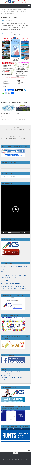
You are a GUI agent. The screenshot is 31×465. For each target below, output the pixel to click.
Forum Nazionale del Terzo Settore (11, 377)
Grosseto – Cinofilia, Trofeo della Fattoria (15, 266)
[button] (15, 209)
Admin (3, 20)
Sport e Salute (9, 13)
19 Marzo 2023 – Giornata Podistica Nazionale (19, 115)
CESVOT (3, 379)
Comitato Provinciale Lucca (9, 9)
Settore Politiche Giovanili (14, 11)
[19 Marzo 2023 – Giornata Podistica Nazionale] (22, 108)
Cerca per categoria (6, 164)
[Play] (3, 232)
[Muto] (25, 232)
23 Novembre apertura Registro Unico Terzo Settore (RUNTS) (6, 115)
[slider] (14, 232)
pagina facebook (5, 33)
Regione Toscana (6, 375)
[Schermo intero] (28, 232)
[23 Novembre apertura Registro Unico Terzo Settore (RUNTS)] (8, 108)
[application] (15, 209)
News (19, 9)
